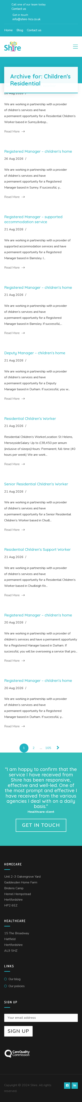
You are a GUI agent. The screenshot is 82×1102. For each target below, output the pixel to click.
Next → (58, 748)
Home (8, 30)
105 (48, 748)
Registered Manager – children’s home (38, 151)
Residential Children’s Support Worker (37, 549)
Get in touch (41, 825)
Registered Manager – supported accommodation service (33, 219)
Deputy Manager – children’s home (34, 352)
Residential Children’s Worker (30, 418)
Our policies (17, 986)
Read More (12, 131)
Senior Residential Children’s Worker (36, 484)
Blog (20, 30)
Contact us (34, 30)
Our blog (14, 979)
